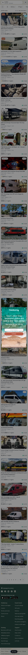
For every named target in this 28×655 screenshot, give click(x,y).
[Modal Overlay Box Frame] (14, 327)
